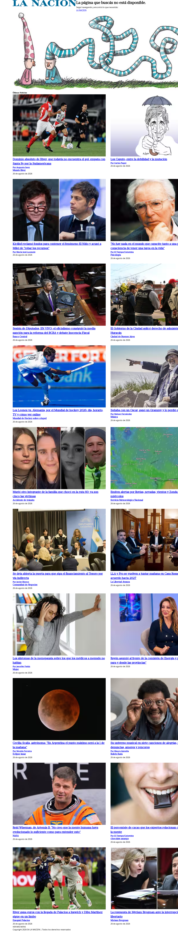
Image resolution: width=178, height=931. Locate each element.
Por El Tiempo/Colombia (122, 252)
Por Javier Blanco (21, 581)
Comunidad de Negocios (25, 585)
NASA (16, 836)
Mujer (16, 669)
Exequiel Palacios (21, 920)
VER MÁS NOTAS (19, 927)
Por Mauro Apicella (120, 751)
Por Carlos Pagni (118, 163)
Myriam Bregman (119, 920)
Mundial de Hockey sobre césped (30, 418)
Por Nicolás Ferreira (22, 751)
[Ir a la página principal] (44, 5)
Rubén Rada (117, 754)
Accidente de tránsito (23, 500)
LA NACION (81, 10)
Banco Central (20, 337)
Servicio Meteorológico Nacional (127, 500)
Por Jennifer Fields (21, 666)
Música (114, 417)
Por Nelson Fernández (121, 414)
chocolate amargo (120, 839)
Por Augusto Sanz (21, 167)
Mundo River (19, 170)
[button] (59, 125)
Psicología (116, 255)
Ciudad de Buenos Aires (123, 337)
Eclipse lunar (19, 754)
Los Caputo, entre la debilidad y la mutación (139, 159)
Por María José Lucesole (24, 252)
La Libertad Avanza (120, 582)
